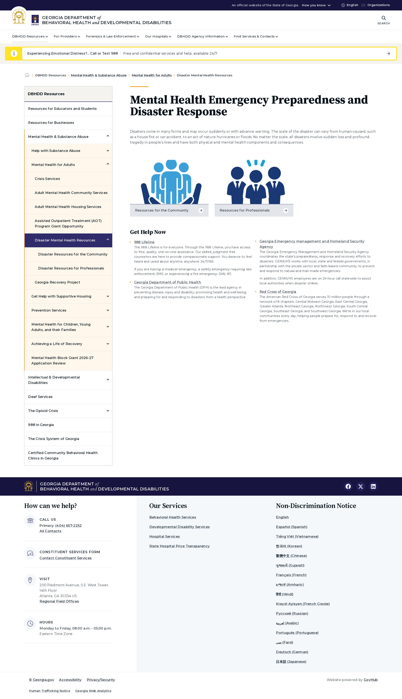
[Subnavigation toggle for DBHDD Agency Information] (229, 36)
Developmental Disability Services (179, 527)
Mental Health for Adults (152, 75)
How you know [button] (314, 5)
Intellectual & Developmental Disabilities (54, 380)
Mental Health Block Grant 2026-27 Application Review (62, 360)
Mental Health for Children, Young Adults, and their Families (61, 327)
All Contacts (50, 531)
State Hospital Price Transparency (179, 546)
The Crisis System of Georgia (53, 439)
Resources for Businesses (51, 123)
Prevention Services (48, 310)
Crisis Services (47, 179)
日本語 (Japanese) (291, 662)
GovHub (371, 680)
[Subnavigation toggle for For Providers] (81, 36)
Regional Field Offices (59, 601)
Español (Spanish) (291, 527)
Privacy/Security (101, 680)
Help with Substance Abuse (55, 151)
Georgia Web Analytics (93, 691)
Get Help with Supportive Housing (61, 296)
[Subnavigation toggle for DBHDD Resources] (49, 36)
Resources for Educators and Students (62, 109)
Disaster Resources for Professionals (71, 268)
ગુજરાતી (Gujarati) (290, 565)
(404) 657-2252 (68, 526)
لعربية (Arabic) (287, 623)
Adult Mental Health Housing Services (68, 207)
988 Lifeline (144, 242)
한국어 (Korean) (289, 546)
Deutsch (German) (292, 652)
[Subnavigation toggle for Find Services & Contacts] (279, 36)
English (282, 517)
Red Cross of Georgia (278, 292)
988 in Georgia (41, 425)
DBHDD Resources (46, 94)
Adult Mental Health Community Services (71, 193)
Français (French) (291, 575)
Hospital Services (164, 537)
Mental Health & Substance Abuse (99, 75)
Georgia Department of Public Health (167, 282)
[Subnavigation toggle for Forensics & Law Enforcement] (140, 36)
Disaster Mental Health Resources (65, 240)
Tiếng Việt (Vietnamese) (297, 537)
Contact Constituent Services (66, 558)
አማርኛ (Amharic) (290, 585)
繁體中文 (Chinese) (291, 556)
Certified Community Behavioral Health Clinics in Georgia (63, 455)
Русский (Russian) (292, 614)
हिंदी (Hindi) (284, 594)
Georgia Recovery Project (57, 282)
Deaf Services (40, 397)
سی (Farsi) (284, 642)
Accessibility (70, 680)
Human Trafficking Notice (49, 691)
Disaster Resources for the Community (73, 254)
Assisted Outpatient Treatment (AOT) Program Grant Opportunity (68, 223)
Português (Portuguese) (297, 633)
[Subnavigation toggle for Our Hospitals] (172, 36)
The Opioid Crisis (43, 411)
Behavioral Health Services (172, 517)
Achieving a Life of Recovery (56, 344)
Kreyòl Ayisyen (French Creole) (303, 604)
